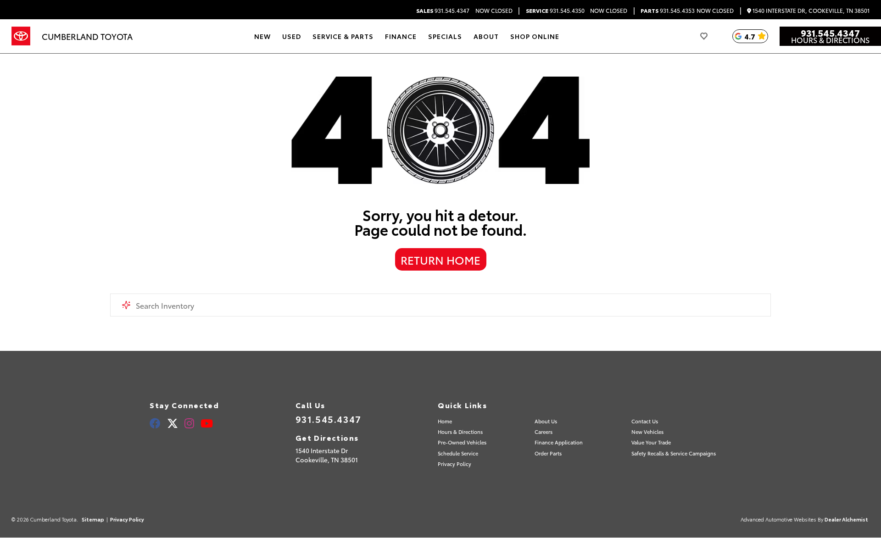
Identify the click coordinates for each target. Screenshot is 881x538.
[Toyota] (20, 36)
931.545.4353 (668, 10)
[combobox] (440, 305)
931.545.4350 (555, 10)
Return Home (440, 259)
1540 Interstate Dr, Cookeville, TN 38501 (810, 11)
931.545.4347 (442, 10)
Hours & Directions (830, 40)
